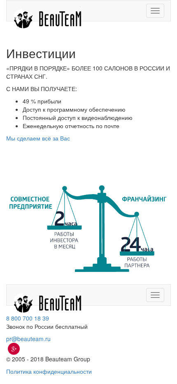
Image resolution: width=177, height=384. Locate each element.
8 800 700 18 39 (27, 318)
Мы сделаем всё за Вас (38, 138)
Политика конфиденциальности (49, 371)
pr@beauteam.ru (28, 339)
